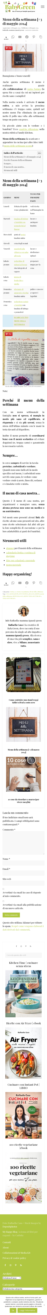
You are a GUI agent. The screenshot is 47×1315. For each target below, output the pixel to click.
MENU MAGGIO (18, 596)
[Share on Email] (20, 38)
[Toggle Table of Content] (38, 153)
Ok (13, 1310)
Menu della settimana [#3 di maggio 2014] (22, 156)
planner (10, 548)
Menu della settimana (36, 592)
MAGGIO (32, 594)
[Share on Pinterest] (33, 38)
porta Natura (34, 88)
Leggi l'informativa (27, 1310)
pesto (23, 234)
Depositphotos (10, 1226)
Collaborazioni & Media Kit (16, 1252)
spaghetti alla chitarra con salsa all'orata (21, 252)
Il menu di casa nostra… (14, 167)
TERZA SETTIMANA (9, 598)
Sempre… (8, 163)
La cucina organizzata (22, 592)
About (6, 1247)
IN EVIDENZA (23, 594)
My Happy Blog (10, 1231)
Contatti (7, 1242)
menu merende (13, 564)
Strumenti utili (10, 170)
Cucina (12, 592)
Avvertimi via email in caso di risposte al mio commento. (22, 894)
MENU (37, 594)
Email (6, 868)
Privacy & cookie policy (14, 1257)
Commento (9, 829)
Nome (6, 858)
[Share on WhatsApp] (13, 38)
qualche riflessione (28, 129)
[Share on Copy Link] (40, 38)
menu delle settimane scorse (18, 145)
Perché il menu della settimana (18, 160)
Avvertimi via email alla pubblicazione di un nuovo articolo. (22, 906)
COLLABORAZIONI (12, 594)
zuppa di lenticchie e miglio (18, 280)
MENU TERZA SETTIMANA (32, 596)
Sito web (7, 878)
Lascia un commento (31, 30)
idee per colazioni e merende (20, 560)
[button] (42, 6)
